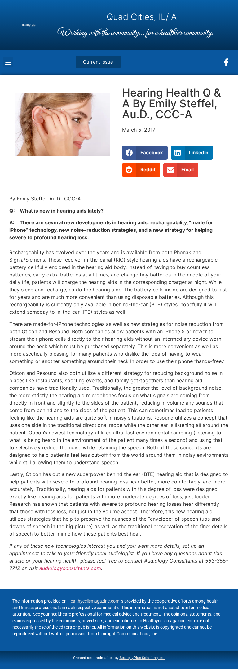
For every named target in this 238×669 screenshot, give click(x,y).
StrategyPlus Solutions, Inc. (142, 658)
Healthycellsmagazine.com (93, 601)
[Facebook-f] (226, 62)
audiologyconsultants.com (70, 568)
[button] (8, 62)
